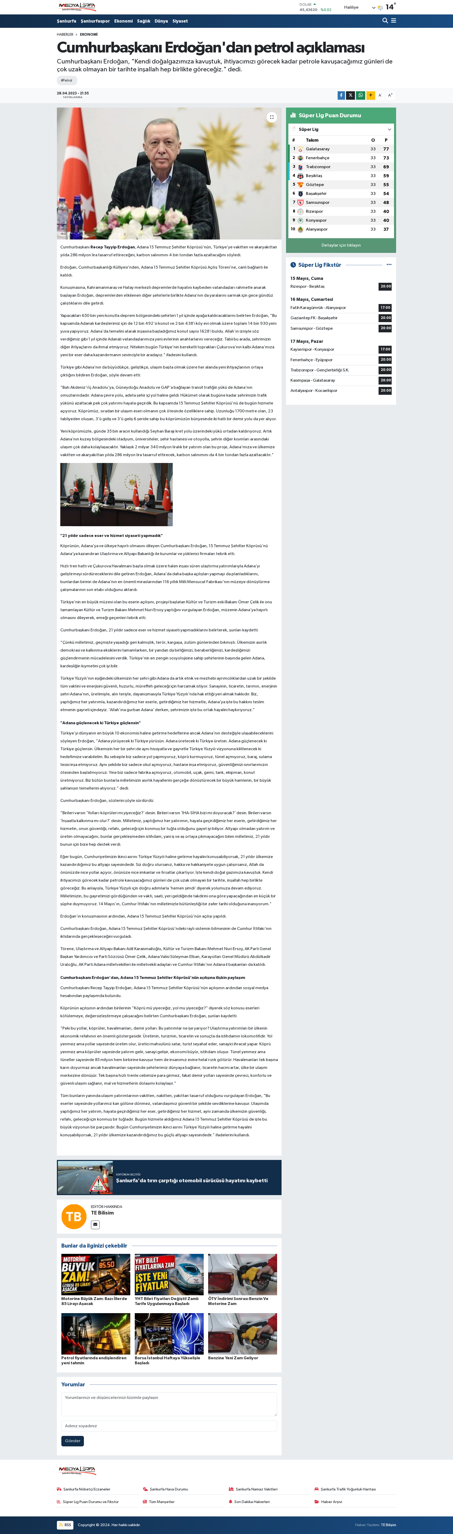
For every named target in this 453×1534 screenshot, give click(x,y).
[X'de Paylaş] (350, 95)
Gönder (72, 1441)
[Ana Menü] (392, 21)
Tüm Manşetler (162, 1502)
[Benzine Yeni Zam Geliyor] (242, 1333)
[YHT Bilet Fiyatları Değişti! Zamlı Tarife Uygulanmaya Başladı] (169, 1274)
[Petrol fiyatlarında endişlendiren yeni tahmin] (95, 1333)
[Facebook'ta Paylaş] (341, 95)
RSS (67, 1525)
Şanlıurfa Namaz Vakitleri (257, 1489)
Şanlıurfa (66, 21)
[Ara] (385, 21)
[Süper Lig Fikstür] (389, 265)
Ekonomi (123, 21)
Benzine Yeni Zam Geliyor (233, 1358)
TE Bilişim (388, 1525)
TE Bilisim (102, 1213)
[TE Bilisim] (74, 1216)
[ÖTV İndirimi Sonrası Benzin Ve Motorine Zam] (242, 1274)
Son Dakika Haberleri (252, 1502)
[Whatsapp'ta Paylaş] (360, 95)
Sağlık (143, 21)
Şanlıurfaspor (95, 21)
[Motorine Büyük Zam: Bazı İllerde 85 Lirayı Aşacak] (95, 1274)
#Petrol (66, 80)
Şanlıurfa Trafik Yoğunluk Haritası (348, 1489)
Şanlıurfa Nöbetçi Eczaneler (86, 1489)
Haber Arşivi (331, 1502)
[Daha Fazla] (370, 95)
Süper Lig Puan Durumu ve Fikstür (91, 1502)
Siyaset (180, 21)
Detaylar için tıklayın (341, 245)
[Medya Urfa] (76, 7)
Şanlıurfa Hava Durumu (169, 1489)
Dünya (161, 21)
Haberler (65, 34)
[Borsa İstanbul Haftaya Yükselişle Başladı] (169, 1333)
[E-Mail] (95, 1225)
